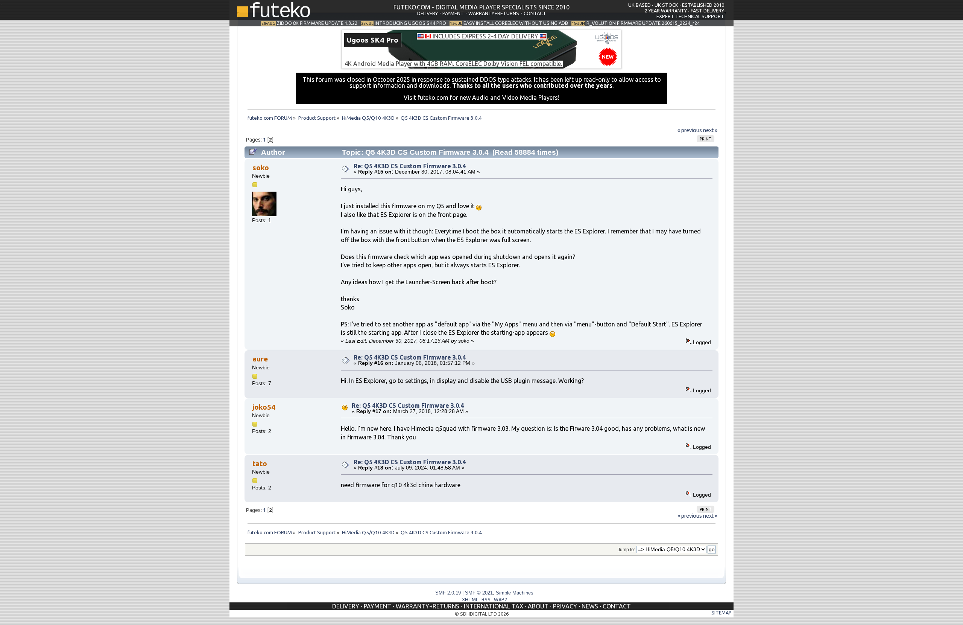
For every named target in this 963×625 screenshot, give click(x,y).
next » (710, 130)
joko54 (263, 407)
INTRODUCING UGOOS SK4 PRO (410, 23)
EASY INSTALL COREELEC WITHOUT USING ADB (515, 23)
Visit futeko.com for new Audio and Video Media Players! (481, 97)
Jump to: (626, 549)
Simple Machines (514, 593)
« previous (689, 130)
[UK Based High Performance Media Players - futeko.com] (273, 15)
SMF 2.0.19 (448, 593)
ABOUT (538, 606)
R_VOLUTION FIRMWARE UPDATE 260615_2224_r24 (643, 23)
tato (259, 463)
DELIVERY (427, 13)
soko (260, 167)
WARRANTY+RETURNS (493, 13)
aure (260, 359)
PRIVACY (565, 606)
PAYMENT (453, 13)
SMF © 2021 (479, 593)
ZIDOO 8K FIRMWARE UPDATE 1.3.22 (317, 23)
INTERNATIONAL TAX (493, 606)
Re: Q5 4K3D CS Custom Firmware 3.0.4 (410, 166)
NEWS (590, 606)
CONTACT (535, 13)
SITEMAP (721, 612)
